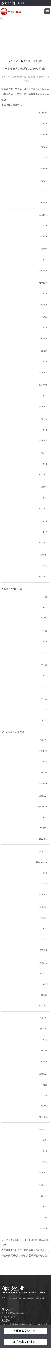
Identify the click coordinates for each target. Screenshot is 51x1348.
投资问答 (37, 61)
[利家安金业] (10, 11)
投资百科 (25, 61)
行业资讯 (13, 61)
